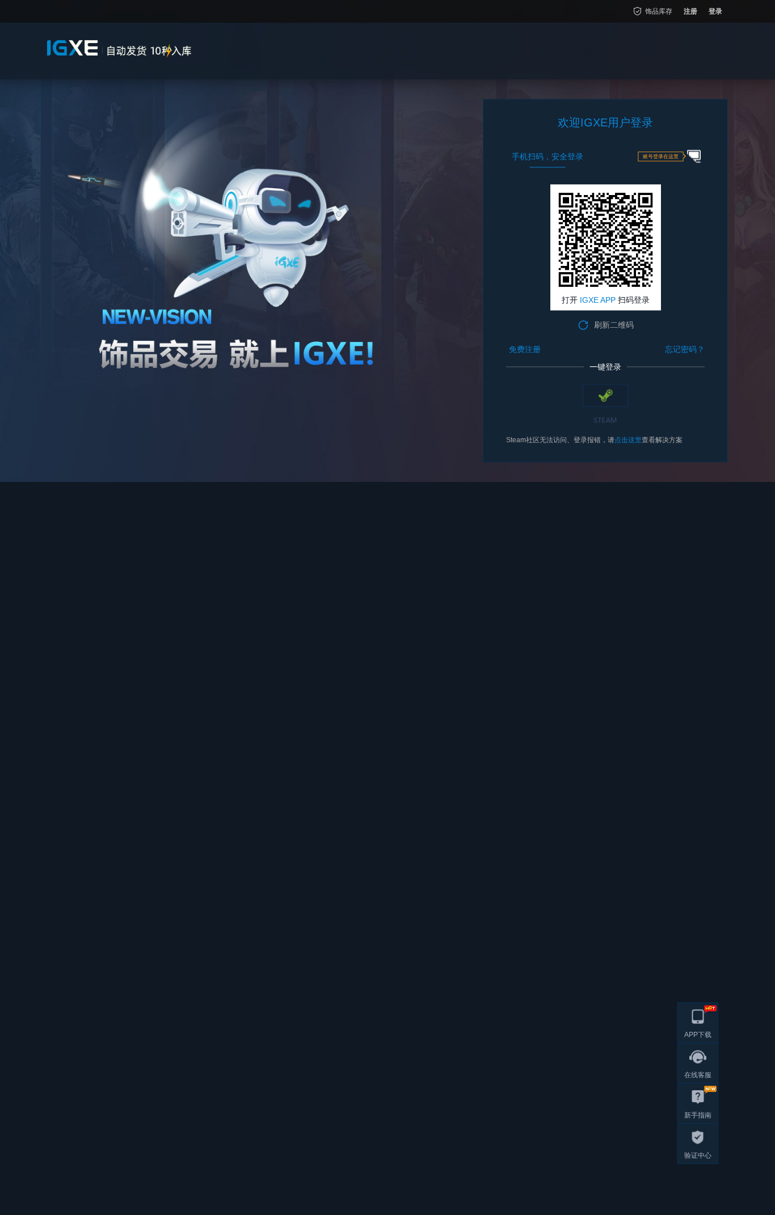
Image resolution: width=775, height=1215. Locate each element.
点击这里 (628, 440)
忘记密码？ (685, 349)
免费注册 (525, 349)
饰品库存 (658, 11)
